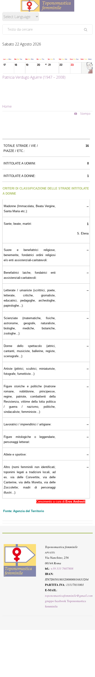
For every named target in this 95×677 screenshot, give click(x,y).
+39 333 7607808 (61, 568)
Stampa (84, 113)
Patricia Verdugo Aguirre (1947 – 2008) (33, 77)
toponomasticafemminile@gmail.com (69, 596)
